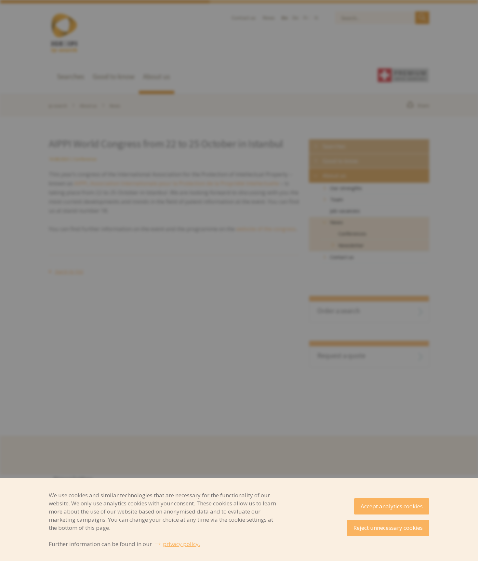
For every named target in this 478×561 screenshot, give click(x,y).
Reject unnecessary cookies (388, 527)
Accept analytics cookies (392, 506)
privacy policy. (181, 544)
